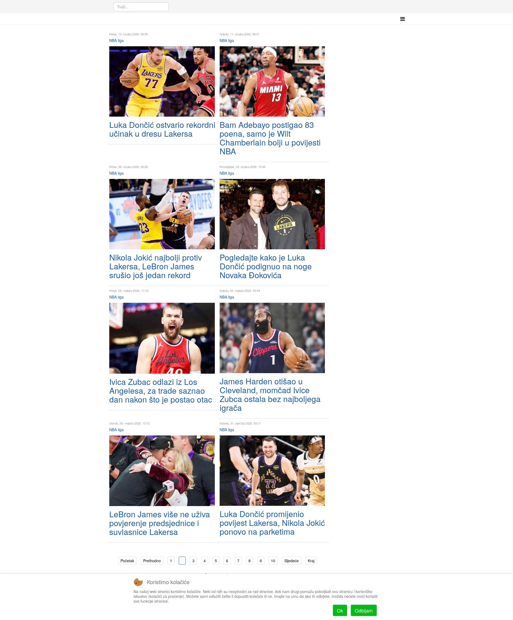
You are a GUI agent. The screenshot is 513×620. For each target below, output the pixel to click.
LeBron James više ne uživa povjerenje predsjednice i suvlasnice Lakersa (159, 522)
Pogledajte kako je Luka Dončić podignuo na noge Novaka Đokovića (266, 266)
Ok (340, 610)
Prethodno (152, 560)
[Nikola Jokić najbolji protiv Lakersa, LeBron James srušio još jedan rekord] (162, 214)
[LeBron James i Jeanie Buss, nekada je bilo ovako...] (162, 470)
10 (273, 560)
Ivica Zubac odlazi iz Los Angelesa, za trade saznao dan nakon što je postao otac (160, 390)
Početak (127, 560)
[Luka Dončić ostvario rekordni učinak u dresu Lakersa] (162, 81)
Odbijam (364, 610)
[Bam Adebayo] (272, 81)
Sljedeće (291, 560)
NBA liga (116, 40)
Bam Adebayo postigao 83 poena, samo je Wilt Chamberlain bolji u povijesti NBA (270, 138)
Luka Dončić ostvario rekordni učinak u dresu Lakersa (162, 129)
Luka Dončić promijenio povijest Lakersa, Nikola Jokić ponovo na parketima (272, 522)
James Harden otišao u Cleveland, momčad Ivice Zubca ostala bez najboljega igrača (270, 394)
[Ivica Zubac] (162, 338)
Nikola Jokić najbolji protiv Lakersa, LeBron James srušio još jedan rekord (155, 266)
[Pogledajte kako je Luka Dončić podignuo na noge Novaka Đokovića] (272, 214)
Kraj (311, 560)
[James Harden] (272, 338)
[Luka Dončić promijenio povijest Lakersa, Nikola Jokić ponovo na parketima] (272, 470)
